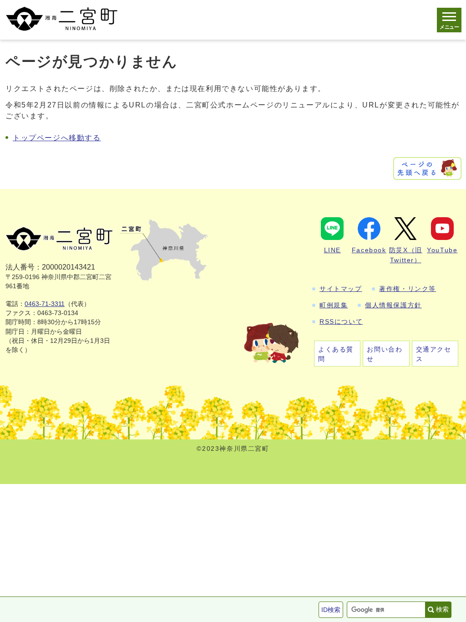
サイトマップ (340, 288)
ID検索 (330, 609)
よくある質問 (336, 354)
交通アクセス (433, 354)
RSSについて (341, 321)
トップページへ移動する (57, 138)
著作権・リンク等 (407, 288)
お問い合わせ (384, 354)
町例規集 (333, 305)
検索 (442, 609)
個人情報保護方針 (393, 305)
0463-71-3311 (45, 304)
